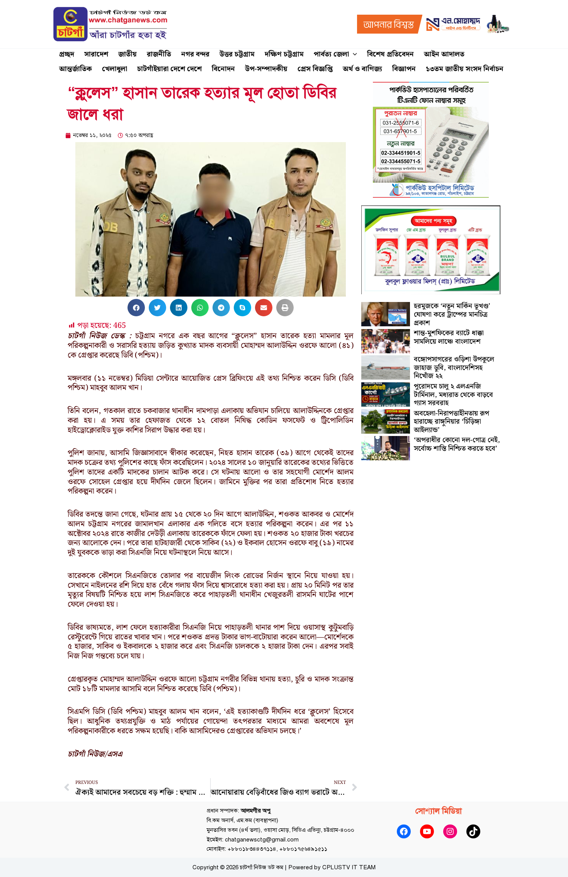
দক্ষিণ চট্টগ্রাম (284, 54)
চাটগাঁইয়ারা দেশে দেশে (169, 69)
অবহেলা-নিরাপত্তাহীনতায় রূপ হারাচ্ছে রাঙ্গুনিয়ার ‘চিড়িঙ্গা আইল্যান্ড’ (451, 422)
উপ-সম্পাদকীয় (266, 69)
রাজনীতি (159, 54)
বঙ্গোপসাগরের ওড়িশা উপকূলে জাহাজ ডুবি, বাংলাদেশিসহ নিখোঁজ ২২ (454, 368)
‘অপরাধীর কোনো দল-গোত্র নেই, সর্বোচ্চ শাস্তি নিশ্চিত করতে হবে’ (457, 444)
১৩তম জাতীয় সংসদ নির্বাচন (464, 69)
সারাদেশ (96, 54)
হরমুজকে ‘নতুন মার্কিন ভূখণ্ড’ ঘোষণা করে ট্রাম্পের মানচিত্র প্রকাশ (452, 314)
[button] (353, 54)
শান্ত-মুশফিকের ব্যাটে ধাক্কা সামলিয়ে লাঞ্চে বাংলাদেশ (449, 337)
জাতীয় (127, 54)
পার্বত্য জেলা (331, 54)
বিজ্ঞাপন (404, 69)
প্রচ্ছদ (66, 54)
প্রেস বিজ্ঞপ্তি (315, 69)
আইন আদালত (444, 54)
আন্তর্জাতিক (75, 69)
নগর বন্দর (195, 54)
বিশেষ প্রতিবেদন (390, 54)
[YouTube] (427, 831)
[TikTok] (473, 831)
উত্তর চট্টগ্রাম (237, 54)
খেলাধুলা (114, 69)
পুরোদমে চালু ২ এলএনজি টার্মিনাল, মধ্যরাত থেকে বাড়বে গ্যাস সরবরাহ (453, 395)
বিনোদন (223, 69)
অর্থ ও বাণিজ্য (362, 69)
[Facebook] (404, 831)
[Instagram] (450, 831)
